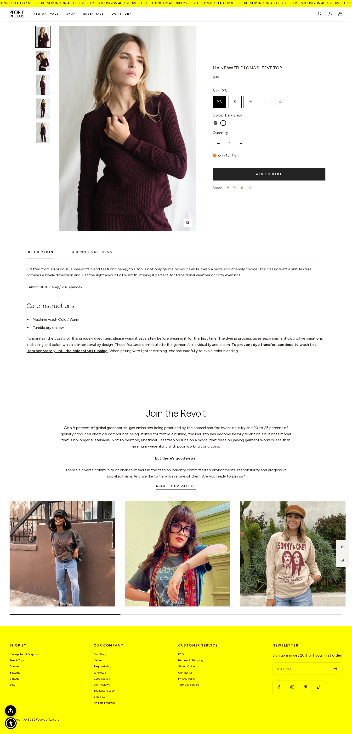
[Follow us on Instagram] (292, 687)
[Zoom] (187, 222)
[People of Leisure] (17, 14)
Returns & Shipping (190, 660)
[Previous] (342, 546)
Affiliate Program (104, 703)
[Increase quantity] (241, 143)
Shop (71, 13)
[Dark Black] (223, 123)
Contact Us (185, 672)
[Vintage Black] (215, 123)
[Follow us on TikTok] (318, 687)
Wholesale (100, 672)
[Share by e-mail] (249, 187)
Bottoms (15, 672)
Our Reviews (102, 684)
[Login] (330, 14)
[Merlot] (231, 123)
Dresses (14, 666)
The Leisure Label (104, 690)
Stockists (99, 696)
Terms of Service (188, 684)
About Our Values (176, 486)
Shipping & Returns (91, 252)
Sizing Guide (186, 666)
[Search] (320, 14)
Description (40, 252)
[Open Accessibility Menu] (11, 723)
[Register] (336, 668)
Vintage (14, 678)
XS (219, 101)
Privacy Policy (186, 678)
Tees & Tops (17, 660)
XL (281, 101)
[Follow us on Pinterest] (305, 687)
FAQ (181, 654)
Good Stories (102, 678)
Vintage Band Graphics (24, 654)
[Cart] (340, 14)
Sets (12, 684)
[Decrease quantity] (218, 143)
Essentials (93, 13)
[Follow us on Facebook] (279, 687)
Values (98, 660)
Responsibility (102, 666)
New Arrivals (46, 13)
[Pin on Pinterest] (234, 187)
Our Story (121, 13)
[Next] (342, 560)
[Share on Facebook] (228, 187)
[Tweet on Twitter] (242, 187)
